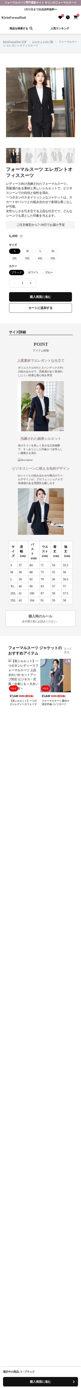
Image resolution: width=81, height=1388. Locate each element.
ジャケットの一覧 (42, 41)
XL (53, 251)
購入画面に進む (40, 296)
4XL (40, 258)
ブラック (16, 272)
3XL (27, 258)
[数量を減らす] (14, 283)
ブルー (49, 272)
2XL (14, 258)
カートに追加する (40, 307)
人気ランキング (60, 28)
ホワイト (33, 272)
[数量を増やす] (30, 283)
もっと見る (68, 650)
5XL (53, 258)
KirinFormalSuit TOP (15, 41)
